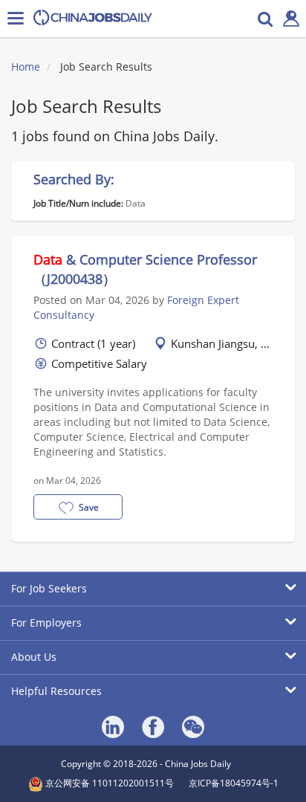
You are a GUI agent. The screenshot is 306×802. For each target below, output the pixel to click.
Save (89, 507)
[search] (265, 18)
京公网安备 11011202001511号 (108, 783)
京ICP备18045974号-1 (234, 783)
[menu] (15, 18)
